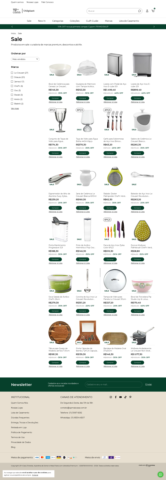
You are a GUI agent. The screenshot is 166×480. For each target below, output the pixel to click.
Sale (29, 21)
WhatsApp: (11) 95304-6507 (72, 417)
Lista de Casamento (129, 21)
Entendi (35, 475)
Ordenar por (18, 53)
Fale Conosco (47, 2)
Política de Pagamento (21, 432)
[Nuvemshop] (147, 466)
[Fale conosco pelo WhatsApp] (160, 474)
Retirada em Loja (18, 427)
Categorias (57, 21)
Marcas (108, 21)
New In (42, 21)
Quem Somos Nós (19, 403)
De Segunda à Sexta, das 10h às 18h (76, 403)
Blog (13, 447)
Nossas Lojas (32, 2)
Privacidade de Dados (21, 442)
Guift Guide (92, 21)
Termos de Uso (18, 437)
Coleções (74, 21)
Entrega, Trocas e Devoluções (24, 422)
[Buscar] (139, 11)
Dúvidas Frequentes (20, 417)
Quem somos (17, 2)
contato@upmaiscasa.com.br (73, 408)
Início (13, 33)
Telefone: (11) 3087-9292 (71, 413)
